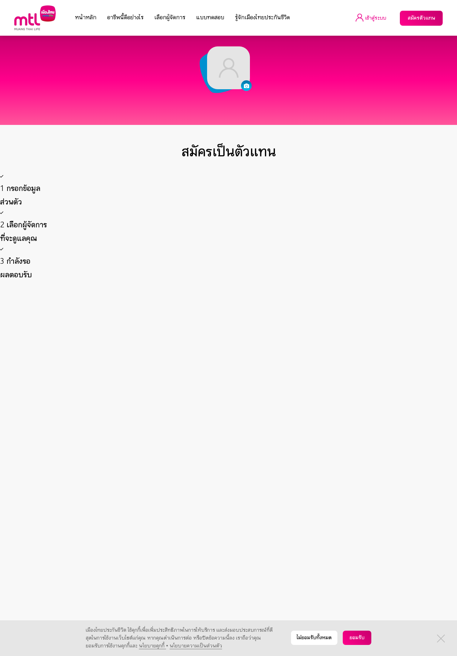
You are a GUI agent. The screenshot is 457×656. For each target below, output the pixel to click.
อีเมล (116, 409)
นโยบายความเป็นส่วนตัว (196, 646)
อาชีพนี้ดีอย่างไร (125, 17)
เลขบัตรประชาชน (126, 372)
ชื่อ (113, 326)
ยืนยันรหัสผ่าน (125, 437)
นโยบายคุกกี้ (152, 646)
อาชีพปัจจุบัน (122, 381)
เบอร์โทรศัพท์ (125, 446)
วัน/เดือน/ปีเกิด (54, 363)
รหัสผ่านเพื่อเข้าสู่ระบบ (134, 428)
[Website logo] (35, 17)
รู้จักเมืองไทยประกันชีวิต (262, 17)
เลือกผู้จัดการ (169, 17)
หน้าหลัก (85, 17)
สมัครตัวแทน (421, 18)
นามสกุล (119, 335)
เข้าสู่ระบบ (374, 18)
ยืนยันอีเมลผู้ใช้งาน (130, 418)
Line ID (117, 455)
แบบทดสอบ (210, 17)
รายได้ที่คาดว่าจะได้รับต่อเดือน (140, 400)
